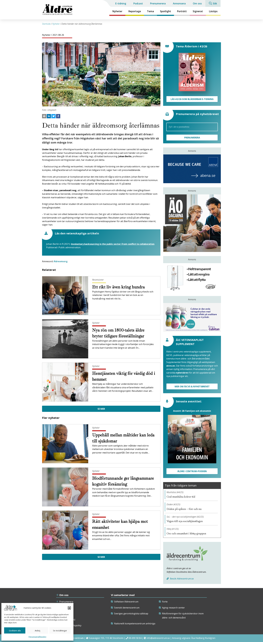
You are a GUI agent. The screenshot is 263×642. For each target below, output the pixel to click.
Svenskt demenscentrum (126, 607)
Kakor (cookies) (67, 619)
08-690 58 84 (134, 638)
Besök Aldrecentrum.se (181, 578)
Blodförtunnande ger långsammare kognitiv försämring (123, 481)
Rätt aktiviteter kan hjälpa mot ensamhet (120, 524)
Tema (150, 11)
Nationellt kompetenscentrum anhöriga (134, 623)
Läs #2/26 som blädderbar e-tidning (192, 99)
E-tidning (120, 3)
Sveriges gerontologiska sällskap (131, 613)
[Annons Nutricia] (192, 317)
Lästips (213, 11)
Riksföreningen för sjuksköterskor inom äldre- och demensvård (183, 615)
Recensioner (98, 279)
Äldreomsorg (60, 261)
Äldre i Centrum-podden (192, 471)
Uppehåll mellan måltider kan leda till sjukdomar (123, 438)
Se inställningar (60, 630)
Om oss (197, 3)
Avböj (37, 630)
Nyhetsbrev (65, 607)
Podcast (138, 3)
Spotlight (165, 11)
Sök (215, 3)
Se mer (101, 408)
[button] (69, 607)
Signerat (198, 11)
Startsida (46, 23)
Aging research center (173, 607)
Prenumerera (158, 3)
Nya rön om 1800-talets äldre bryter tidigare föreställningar (118, 333)
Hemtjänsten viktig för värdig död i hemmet (123, 376)
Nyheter (117, 11)
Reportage (134, 11)
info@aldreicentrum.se (158, 638)
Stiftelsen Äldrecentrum (126, 601)
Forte (165, 601)
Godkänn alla (15, 630)
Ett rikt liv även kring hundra (119, 287)
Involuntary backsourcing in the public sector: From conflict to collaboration (112, 243)
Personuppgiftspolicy (37, 636)
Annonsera (179, 3)
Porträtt (182, 11)
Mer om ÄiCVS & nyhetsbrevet (192, 386)
